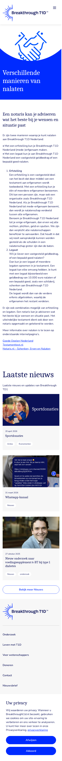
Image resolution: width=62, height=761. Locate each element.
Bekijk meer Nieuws (31, 589)
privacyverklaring (38, 730)
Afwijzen (31, 740)
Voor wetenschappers (16, 655)
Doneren (8, 665)
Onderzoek (9, 634)
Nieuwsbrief (10, 685)
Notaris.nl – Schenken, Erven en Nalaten (26, 349)
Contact (7, 675)
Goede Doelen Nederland (18, 341)
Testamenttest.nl (13, 345)
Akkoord (31, 751)
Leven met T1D (12, 645)
